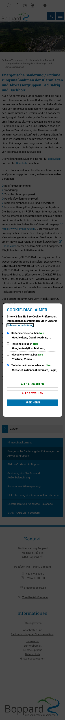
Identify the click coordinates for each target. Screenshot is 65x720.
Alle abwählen (32, 393)
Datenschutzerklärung (20, 325)
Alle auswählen (32, 384)
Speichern (32, 402)
